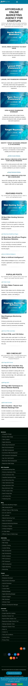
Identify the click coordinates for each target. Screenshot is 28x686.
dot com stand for (6, 512)
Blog (2, 502)
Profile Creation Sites (7, 490)
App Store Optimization (8, 458)
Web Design (5, 542)
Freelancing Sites (6, 498)
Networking (5, 569)
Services (3, 432)
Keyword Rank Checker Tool (9, 618)
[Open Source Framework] (14, 107)
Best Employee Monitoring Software (11, 317)
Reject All (14, 684)
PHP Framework (6, 561)
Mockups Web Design (7, 436)
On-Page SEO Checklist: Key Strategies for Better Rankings (12, 366)
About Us (4, 629)
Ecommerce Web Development (9, 452)
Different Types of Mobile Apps (10, 534)
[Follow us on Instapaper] (17, 658)
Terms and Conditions (7, 634)
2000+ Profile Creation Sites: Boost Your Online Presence (14, 159)
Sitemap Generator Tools (8, 624)
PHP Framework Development (9, 455)
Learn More (17, 681)
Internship (4, 538)
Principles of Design (7, 526)
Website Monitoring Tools (8, 518)
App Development (6, 553)
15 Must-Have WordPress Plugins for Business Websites (13, 238)
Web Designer (5, 575)
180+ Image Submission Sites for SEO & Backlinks (14, 176)
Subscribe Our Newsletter (14, 673)
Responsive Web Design (8, 463)
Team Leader (5, 586)
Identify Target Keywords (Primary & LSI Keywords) (14, 143)
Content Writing (6, 548)
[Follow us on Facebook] (9, 654)
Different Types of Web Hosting (10, 510)
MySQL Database (6, 556)
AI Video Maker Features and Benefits (12, 286)
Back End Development (8, 447)
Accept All (20, 684)
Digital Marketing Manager (8, 594)
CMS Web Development (8, 450)
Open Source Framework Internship (14, 111)
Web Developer (6, 599)
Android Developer (7, 583)
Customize (8, 684)
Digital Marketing (6, 442)
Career (3, 573)
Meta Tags (4, 610)
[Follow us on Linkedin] (15, 654)
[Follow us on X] (12, 654)
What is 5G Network (7, 520)
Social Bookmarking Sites (8, 469)
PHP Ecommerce (6, 558)
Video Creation (6, 439)
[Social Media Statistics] (14, 43)
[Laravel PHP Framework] (14, 76)
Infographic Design (7, 434)
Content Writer (5, 588)
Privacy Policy (5, 640)
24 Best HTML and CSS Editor (12, 334)
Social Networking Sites (8, 480)
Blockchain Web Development (9, 460)
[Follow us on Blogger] (11, 658)
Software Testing (6, 545)
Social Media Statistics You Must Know (14, 47)
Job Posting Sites (6, 496)
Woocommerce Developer (8, 580)
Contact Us (5, 632)
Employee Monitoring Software (10, 523)
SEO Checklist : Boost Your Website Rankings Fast (11, 406)
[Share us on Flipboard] (14, 658)
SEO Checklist (5, 467)
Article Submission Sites (8, 474)
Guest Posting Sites (7, 493)
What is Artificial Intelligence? (12, 257)
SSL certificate (6, 515)
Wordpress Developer (7, 578)
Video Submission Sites (8, 482)
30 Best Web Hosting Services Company (12, 218)
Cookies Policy (6, 637)
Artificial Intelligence (7, 528)
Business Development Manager (10, 604)
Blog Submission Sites (7, 488)
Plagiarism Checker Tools (8, 626)
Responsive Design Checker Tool (10, 621)
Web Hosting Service (7, 507)
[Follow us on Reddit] (21, 648)
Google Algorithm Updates (8, 613)
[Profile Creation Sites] (13, 156)
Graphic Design (6, 540)
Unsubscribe (9, 676)
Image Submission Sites (8, 485)
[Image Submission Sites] (14, 172)
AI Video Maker (6, 531)
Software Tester (6, 602)
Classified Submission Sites (9, 477)
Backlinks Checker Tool (8, 616)
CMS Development (6, 564)
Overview (3, 608)
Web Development (6, 550)
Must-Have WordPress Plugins (9, 504)
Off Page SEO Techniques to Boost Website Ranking (12, 386)
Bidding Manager (6, 591)
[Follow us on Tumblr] (24, 648)
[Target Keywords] (14, 139)
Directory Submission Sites (8, 472)
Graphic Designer (6, 596)
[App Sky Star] (5, 2)
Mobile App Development (8, 444)
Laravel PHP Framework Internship (14, 79)
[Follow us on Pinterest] (18, 654)
